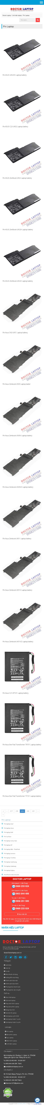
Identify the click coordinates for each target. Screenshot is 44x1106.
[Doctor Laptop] (21, 943)
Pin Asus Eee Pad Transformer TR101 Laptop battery (22, 744)
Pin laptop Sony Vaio (10, 841)
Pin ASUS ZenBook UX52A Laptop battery (18, 229)
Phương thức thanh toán (13, 987)
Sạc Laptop (10, 1038)
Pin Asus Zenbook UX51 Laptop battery (17, 538)
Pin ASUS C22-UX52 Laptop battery (15, 126)
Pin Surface (7, 836)
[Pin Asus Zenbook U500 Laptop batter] (22, 361)
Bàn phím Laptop (12, 1034)
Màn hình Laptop (12, 1041)
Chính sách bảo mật (11, 980)
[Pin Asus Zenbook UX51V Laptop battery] (22, 567)
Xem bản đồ (22, 914)
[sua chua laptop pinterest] (25, 957)
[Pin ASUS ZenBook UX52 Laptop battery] (22, 155)
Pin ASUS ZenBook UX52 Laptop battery (17, 178)
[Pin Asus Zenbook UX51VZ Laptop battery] (22, 619)
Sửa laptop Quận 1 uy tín (13, 1019)
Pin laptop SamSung (10, 862)
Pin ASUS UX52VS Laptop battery (15, 75)
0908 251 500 (22, 900)
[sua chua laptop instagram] (16, 957)
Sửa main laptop (10, 1000)
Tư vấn (8, 971)
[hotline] (13, 886)
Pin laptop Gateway (10, 866)
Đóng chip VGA (10, 1010)
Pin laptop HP (8, 845)
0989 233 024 (22, 886)
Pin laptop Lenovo (9, 853)
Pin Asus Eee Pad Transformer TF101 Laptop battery (22, 796)
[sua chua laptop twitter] (11, 957)
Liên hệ (8, 968)
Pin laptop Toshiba (10, 858)
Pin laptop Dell (8, 832)
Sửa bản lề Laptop (11, 1013)
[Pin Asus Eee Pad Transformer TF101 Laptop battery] (22, 773)
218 (17, 811)
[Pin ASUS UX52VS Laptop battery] (22, 52)
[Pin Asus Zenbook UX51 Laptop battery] (22, 516)
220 (28, 811)
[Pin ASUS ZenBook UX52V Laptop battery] (22, 258)
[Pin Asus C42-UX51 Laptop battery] (22, 310)
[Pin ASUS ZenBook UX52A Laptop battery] (22, 207)
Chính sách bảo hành (12, 984)
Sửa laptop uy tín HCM (12, 1016)
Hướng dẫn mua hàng (12, 977)
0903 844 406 (22, 893)
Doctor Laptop (7, 15)
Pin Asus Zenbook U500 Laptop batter (16, 384)
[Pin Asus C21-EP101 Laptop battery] (22, 670)
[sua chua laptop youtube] (20, 957)
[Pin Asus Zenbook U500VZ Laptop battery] (22, 464)
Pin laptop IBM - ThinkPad (12, 849)
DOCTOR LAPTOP (22, 1103)
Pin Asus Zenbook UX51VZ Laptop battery (18, 641)
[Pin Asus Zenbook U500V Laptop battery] (22, 413)
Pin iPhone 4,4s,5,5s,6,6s (11, 875)
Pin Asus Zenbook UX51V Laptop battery (17, 590)
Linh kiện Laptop (12, 1044)
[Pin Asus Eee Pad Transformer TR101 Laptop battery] (22, 722)
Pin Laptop (26, 15)
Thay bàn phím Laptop (12, 1007)
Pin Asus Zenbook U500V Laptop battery (17, 435)
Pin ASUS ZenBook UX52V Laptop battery (18, 281)
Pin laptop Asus (9, 828)
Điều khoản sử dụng (11, 974)
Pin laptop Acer (8, 824)
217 (11, 811)
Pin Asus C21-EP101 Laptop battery (15, 693)
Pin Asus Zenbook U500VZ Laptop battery (18, 487)
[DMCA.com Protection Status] (8, 1093)
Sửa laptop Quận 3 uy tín (13, 1022)
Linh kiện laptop (17, 15)
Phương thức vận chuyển (13, 990)
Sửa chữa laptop (10, 997)
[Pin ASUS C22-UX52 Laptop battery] (22, 104)
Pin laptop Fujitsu (9, 870)
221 (33, 811)
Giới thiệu (8, 965)
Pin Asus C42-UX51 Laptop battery (15, 332)
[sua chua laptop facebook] (6, 957)
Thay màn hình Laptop (12, 1003)
